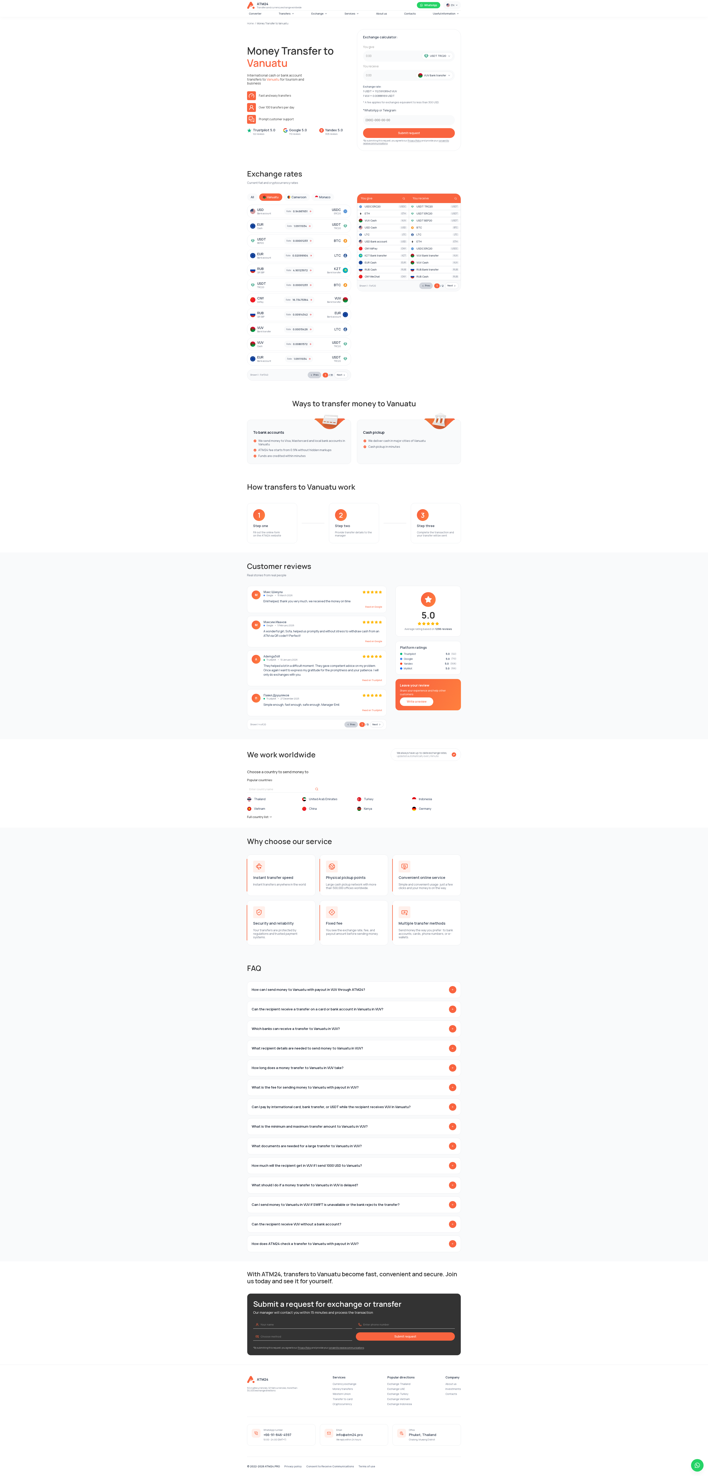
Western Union (342, 1394)
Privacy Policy (414, 140)
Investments (453, 1389)
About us (381, 13)
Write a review (416, 701)
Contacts (410, 13)
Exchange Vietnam (398, 1399)
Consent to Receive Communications (330, 1466)
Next (339, 374)
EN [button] (452, 5)
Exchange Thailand (398, 1384)
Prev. (316, 374)
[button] (435, 56)
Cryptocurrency (342, 1404)
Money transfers (343, 1389)
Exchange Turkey (397, 1394)
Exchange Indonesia (399, 1404)
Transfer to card (343, 1399)
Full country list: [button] (258, 816)
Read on (373, 607)
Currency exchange (344, 1384)
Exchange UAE (396, 1389)
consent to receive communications (346, 1347)
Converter (255, 13)
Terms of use (366, 1466)
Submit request (409, 133)
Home (250, 23)
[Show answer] (452, 989)
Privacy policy (293, 1466)
